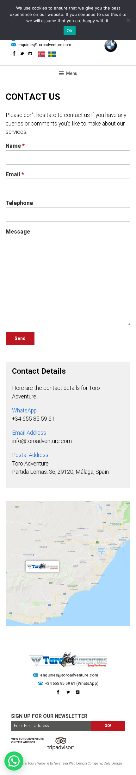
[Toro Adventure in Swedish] (52, 54)
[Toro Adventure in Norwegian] (41, 54)
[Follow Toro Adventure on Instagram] (30, 53)
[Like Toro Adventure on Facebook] (14, 53)
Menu (71, 73)
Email (15, 174)
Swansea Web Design (70, 763)
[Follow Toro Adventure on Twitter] (22, 53)
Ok (69, 30)
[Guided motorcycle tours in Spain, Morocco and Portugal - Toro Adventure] (68, 666)
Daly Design (113, 763)
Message (18, 231)
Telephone (19, 203)
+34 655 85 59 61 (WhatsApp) (71, 683)
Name (15, 146)
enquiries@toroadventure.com (44, 45)
